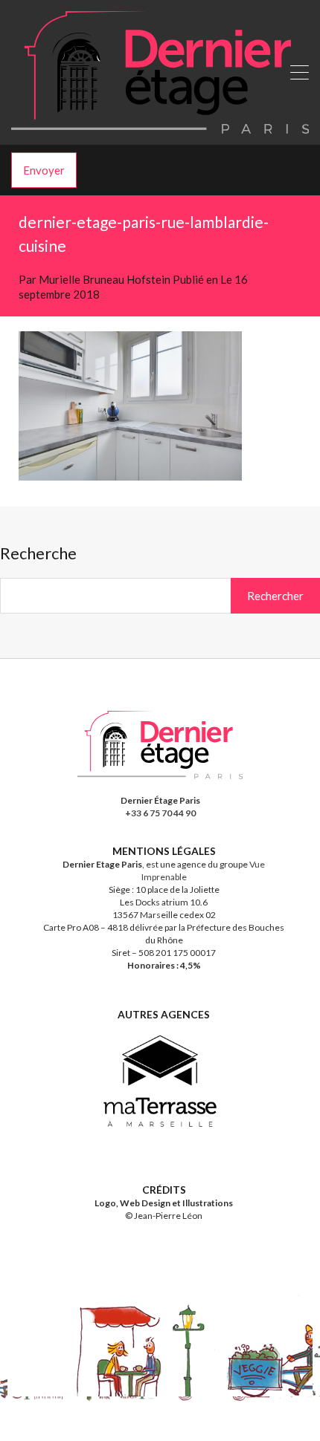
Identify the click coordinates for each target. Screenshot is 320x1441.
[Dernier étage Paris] (160, 127)
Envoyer (44, 170)
